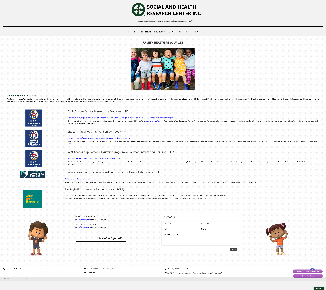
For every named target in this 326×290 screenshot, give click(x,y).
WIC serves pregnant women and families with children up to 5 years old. (94, 158)
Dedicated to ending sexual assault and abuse (81, 179)
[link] (132, 31)
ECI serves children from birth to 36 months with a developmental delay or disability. (99, 138)
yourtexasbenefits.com (154, 121)
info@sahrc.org (84, 219)
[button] (308, 271)
